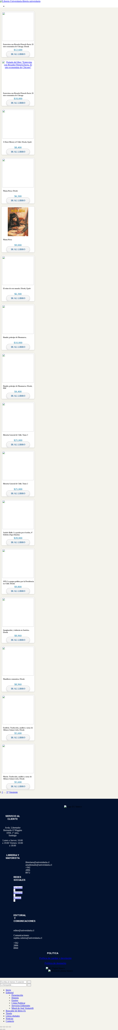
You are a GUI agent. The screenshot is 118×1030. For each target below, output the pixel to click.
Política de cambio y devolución (55, 958)
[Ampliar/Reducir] (1, 1026)
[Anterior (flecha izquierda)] (1, 1029)
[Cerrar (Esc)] (10, 1026)
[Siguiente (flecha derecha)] (4, 1029)
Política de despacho (55, 963)
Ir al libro (18, 54)
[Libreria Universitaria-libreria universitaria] (20, 1)
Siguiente (13, 792)
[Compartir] (7, 1026)
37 (7, 792)
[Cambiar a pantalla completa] (4, 1026)
